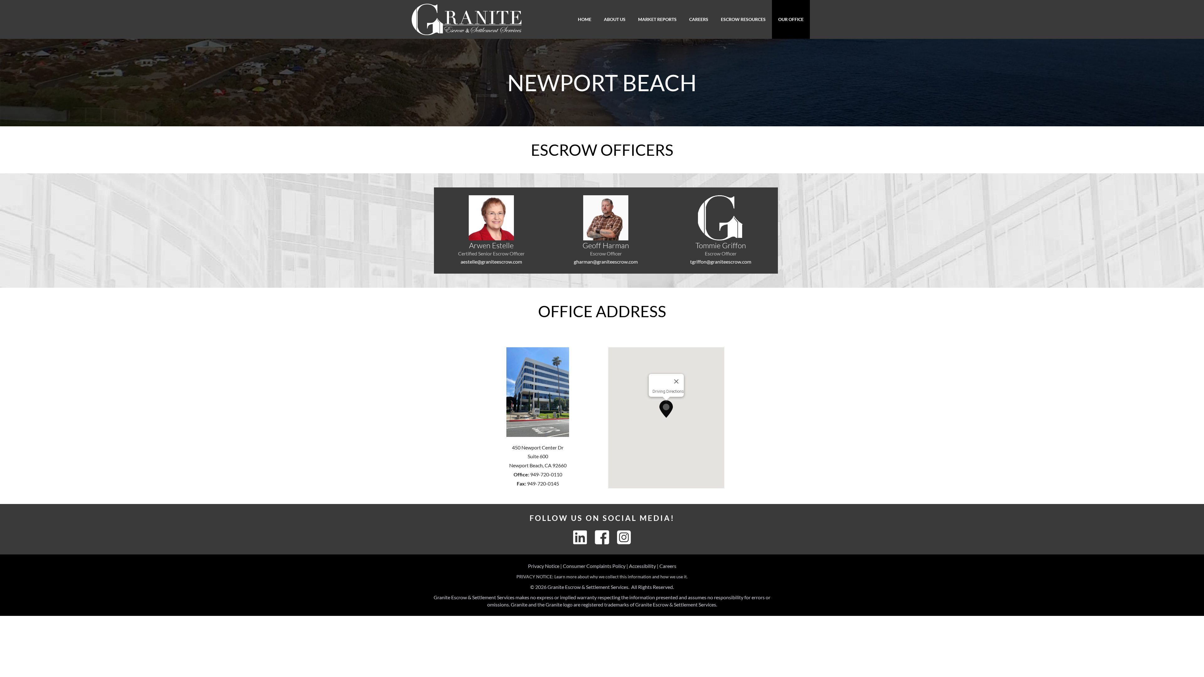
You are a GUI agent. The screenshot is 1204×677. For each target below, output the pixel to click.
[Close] (676, 381)
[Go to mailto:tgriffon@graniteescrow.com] (720, 230)
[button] (666, 409)
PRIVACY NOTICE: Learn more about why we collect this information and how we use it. (602, 576)
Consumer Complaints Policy (594, 566)
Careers (667, 566)
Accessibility (642, 566)
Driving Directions (668, 391)
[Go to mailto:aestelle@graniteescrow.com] (491, 230)
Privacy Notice (543, 566)
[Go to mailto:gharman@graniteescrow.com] (606, 230)
